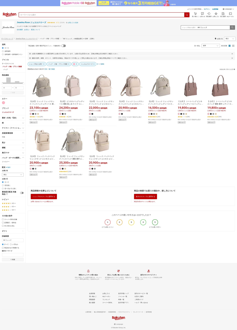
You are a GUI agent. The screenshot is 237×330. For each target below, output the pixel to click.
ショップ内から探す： (189, 27)
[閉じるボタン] (232, 54)
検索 (13, 92)
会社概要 (20, 29)
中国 (3, 137)
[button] (228, 9)
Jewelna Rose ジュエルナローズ (31, 22)
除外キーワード (7, 251)
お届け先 (5, 170)
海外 (9, 167)
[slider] (2, 84)
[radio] (3, 48)
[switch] (22, 193)
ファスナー (5, 162)
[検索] (187, 14)
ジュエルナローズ (8, 112)
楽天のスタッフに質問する (145, 196)
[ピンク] (3, 102)
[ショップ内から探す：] (232, 27)
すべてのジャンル (8, 63)
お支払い (27, 29)
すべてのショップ (7, 38)
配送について (35, 29)
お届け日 (5, 179)
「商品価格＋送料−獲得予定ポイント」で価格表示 (43, 46)
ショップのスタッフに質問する (44, 196)
